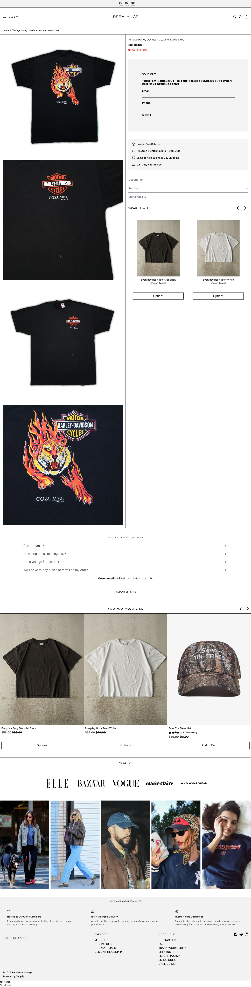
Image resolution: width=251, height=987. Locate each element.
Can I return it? (33, 545)
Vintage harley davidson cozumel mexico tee (35, 30)
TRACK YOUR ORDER (172, 948)
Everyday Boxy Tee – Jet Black (158, 279)
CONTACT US (167, 940)
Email (145, 91)
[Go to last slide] (238, 208)
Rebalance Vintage (22, 972)
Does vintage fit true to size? (43, 562)
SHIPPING (164, 952)
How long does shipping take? (44, 553)
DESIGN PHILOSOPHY (108, 952)
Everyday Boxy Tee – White (218, 279)
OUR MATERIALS (105, 948)
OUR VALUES (102, 944)
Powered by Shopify (13, 976)
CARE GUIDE (166, 963)
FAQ (161, 944)
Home (6, 30)
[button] (240, 17)
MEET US (100, 940)
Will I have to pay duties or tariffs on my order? (56, 570)
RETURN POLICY (169, 955)
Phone (146, 103)
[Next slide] (244, 208)
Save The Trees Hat (180, 728)
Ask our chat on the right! (137, 578)
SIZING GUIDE (167, 960)
